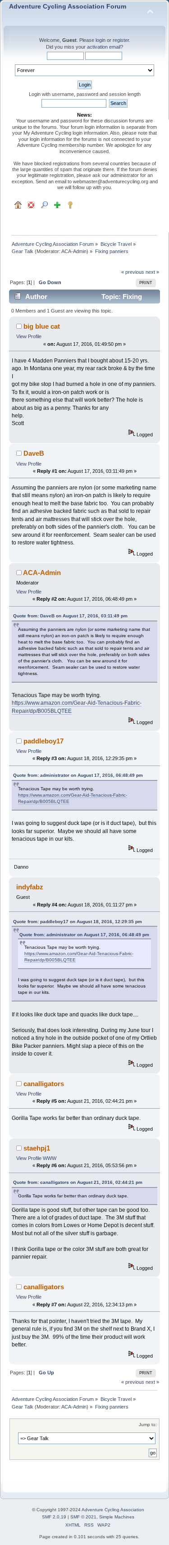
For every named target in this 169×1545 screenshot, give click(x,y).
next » (152, 272)
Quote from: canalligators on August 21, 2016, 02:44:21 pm (77, 1182)
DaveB (33, 453)
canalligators (43, 1083)
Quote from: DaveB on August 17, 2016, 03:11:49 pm (70, 615)
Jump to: (148, 1424)
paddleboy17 (43, 741)
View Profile (28, 336)
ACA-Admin (74, 251)
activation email (103, 47)
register (121, 40)
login (100, 40)
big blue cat (41, 326)
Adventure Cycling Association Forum (67, 6)
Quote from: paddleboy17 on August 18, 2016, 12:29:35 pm (77, 921)
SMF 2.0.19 (54, 1516)
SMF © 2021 (83, 1516)
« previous (132, 272)
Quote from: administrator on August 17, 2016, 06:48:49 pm (78, 775)
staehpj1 (36, 1148)
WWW (49, 1158)
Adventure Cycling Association (113, 1509)
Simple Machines (116, 1516)
